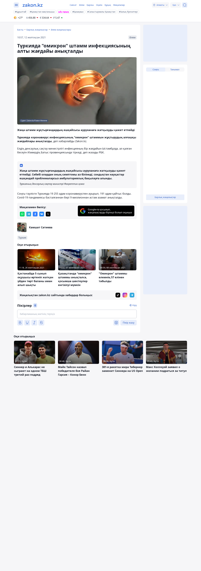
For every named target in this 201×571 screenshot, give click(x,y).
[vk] (41, 214)
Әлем (81, 5)
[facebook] (35, 214)
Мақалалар (119, 5)
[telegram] (28, 214)
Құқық (108, 5)
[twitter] (48, 214)
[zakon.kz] (33, 5)
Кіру (134, 305)
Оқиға (99, 5)
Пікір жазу (128, 322)
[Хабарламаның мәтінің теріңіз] (77, 314)
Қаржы (90, 5)
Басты (20, 29)
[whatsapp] (22, 214)
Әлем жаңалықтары (61, 29)
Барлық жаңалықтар (37, 29)
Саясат (73, 5)
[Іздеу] (184, 5)
